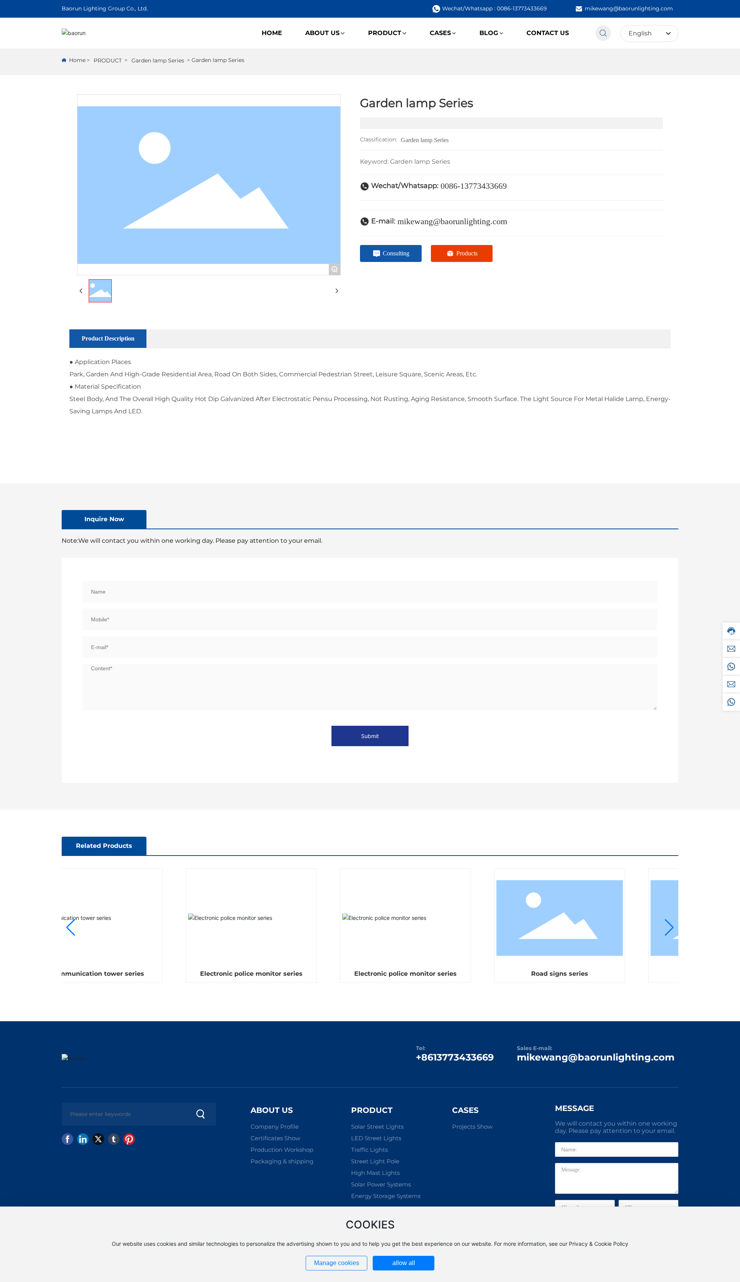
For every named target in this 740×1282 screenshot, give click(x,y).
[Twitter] (98, 1139)
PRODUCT (108, 60)
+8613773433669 (455, 1057)
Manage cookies (336, 1263)
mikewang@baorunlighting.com (629, 8)
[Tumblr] (113, 1139)
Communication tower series (85, 973)
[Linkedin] (83, 1139)
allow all (403, 1263)
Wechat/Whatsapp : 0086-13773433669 (494, 8)
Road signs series (547, 973)
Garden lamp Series (157, 60)
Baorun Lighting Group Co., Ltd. (105, 8)
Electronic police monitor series (239, 973)
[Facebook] (67, 1139)
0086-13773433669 (474, 186)
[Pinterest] (129, 1139)
